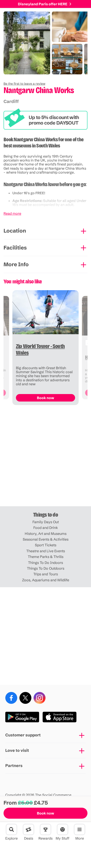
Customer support (23, 734)
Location (15, 230)
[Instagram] (40, 698)
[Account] (62, 829)
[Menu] (79, 829)
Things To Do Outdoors (45, 568)
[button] (24, 84)
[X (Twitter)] (25, 698)
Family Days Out (45, 522)
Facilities (15, 247)
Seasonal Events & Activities (45, 539)
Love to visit (17, 750)
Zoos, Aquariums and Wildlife (45, 580)
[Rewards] (45, 829)
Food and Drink (45, 528)
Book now (45, 813)
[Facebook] (11, 698)
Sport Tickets (45, 545)
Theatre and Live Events (45, 551)
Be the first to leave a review (24, 84)
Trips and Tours (45, 574)
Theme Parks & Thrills (45, 557)
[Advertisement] (45, 457)
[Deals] (28, 829)
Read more (12, 213)
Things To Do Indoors (45, 563)
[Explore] (11, 829)
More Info (16, 264)
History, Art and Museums (45, 534)
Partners (14, 765)
